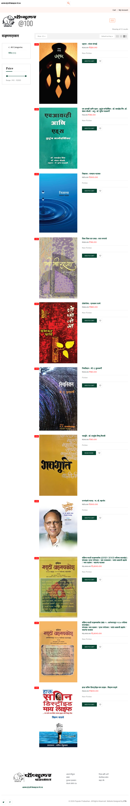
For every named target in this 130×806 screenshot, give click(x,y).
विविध (12, 53)
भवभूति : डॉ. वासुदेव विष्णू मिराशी (93, 436)
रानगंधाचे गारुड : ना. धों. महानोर (93, 500)
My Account (123, 10)
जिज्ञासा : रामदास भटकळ (91, 173)
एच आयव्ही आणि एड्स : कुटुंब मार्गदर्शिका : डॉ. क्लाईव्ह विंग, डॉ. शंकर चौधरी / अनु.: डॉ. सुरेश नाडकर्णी (104, 109)
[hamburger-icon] (112, 20)
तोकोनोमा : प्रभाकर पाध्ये (91, 303)
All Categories (17, 47)
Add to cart (89, 61)
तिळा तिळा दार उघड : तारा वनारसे (94, 238)
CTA (124, 801)
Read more (89, 453)
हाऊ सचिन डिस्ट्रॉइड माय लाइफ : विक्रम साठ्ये (99, 687)
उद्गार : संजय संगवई (89, 44)
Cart (114, 10)
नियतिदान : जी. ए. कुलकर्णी (92, 368)
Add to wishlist (100, 61)
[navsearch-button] (68, 3)
